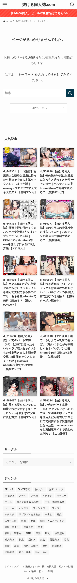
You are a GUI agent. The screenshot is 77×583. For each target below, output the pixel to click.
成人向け (9, 539)
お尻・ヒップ (56, 489)
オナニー (61, 495)
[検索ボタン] (72, 4)
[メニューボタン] (4, 4)
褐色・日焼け (31, 546)
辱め (45, 546)
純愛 (7, 546)
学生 (40, 527)
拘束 (21, 539)
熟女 (42, 539)
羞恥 (16, 546)
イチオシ (47, 495)
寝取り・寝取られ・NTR (18, 533)
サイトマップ (11, 566)
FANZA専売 (24, 489)
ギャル (8, 502)
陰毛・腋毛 (41, 552)
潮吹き (32, 539)
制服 (33, 520)
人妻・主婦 (11, 520)
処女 (23, 520)
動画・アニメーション (52, 520)
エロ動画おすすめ (30, 566)
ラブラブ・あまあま (29, 514)
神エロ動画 (30, 571)
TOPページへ (38, 108)
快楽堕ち (59, 533)
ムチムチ (9, 514)
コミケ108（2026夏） (28, 502)
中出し (48, 514)
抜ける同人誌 (49, 566)
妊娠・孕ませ (12, 527)
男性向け (54, 539)
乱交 (59, 514)
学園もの (28, 527)
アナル (22, 495)
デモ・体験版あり (54, 502)
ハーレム (9, 508)
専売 (38, 533)
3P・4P (9, 489)
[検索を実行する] (70, 93)
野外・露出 (25, 552)
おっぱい (39, 489)
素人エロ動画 (66, 566)
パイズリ (23, 508)
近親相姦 (57, 546)
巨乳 (47, 533)
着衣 (66, 539)
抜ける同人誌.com (38, 5)
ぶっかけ (9, 495)
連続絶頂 (9, 552)
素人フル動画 (45, 571)
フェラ (55, 508)
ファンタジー (40, 508)
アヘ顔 (34, 495)
